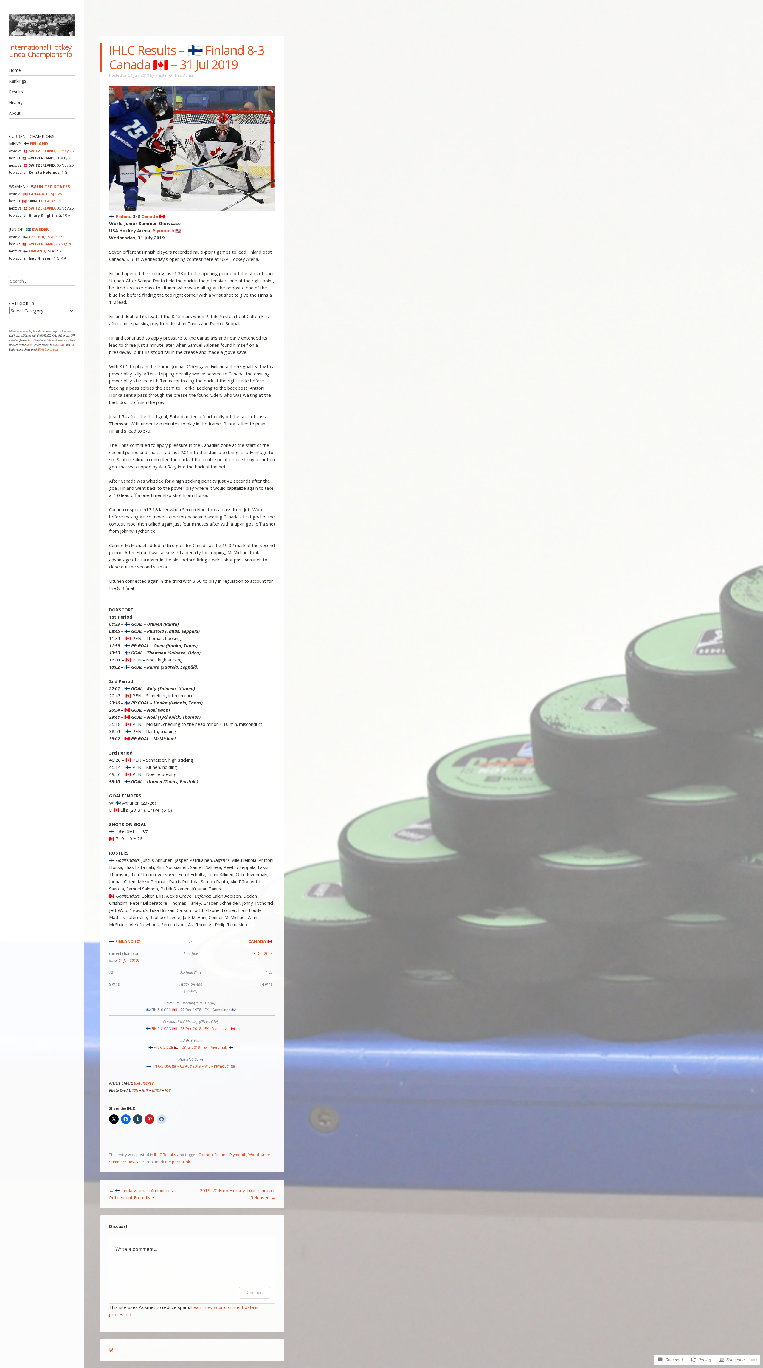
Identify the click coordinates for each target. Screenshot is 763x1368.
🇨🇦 (33, 193)
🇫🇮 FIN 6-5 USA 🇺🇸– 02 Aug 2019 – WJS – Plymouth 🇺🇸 (190, 1066)
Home (15, 70)
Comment (254, 1292)
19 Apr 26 (54, 236)
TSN (135, 1090)
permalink (181, 1161)
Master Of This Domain (176, 75)
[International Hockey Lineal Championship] (42, 25)
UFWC (29, 345)
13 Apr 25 (54, 193)
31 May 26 (65, 151)
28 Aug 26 (63, 244)
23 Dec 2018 (262, 953)
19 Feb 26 (52, 201)
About (15, 113)
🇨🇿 (33, 236)
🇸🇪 (37, 229)
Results (16, 91)
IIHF (145, 1090)
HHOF (156, 1090)
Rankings (17, 81)
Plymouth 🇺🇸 (167, 230)
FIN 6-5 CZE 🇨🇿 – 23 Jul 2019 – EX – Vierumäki (190, 1047)
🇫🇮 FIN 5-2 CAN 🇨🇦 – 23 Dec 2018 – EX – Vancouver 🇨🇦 (190, 1028)
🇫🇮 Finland (120, 216)
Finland (221, 1154)
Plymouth (237, 1154)
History (16, 102)
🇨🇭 (39, 151)
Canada (205, 1154)
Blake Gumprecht (48, 349)
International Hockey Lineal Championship (40, 50)
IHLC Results (165, 1154)
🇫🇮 (36, 143)
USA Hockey (143, 1083)
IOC (168, 1090)
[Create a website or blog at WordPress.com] (111, 1350)
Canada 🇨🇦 (153, 216)
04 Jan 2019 (128, 960)
